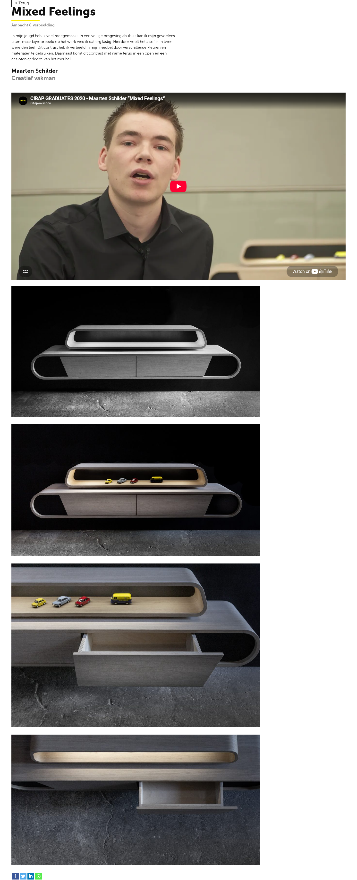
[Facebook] (15, 876)
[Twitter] (23, 876)
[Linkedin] (30, 876)
